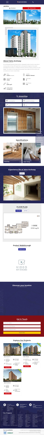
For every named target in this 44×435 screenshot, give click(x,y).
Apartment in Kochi (14, 425)
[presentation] (4, 188)
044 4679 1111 (22, 407)
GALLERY (39, 137)
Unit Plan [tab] (26, 210)
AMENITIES (40, 133)
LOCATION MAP (40, 142)
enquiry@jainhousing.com (37, 405)
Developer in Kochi (6, 425)
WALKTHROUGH (39, 140)
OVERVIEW (40, 131)
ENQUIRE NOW (40, 144)
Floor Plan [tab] (18, 210)
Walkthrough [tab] (22, 249)
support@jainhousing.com (37, 407)
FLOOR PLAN (39, 138)
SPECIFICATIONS (39, 135)
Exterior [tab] (22, 173)
